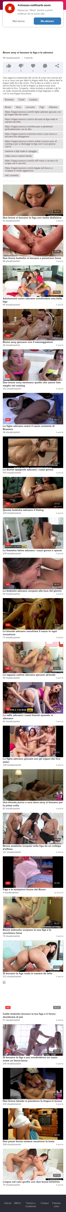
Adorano (53, 107)
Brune (8, 107)
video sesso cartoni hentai (18, 156)
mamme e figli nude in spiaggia (21, 151)
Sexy (18, 107)
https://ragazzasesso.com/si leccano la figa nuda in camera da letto (31, 120)
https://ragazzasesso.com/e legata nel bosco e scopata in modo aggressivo (29, 169)
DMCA (17, 1203)
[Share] (57, 66)
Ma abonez (47, 21)
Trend (21, 99)
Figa (42, 107)
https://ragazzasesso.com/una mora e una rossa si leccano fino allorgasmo (31, 135)
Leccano (30, 107)
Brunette (9, 99)
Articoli (7, 1203)
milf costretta (11, 175)
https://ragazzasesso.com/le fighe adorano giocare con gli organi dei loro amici (33, 113)
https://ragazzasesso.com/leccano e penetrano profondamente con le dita (29, 128)
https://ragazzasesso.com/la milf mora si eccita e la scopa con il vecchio (31, 162)
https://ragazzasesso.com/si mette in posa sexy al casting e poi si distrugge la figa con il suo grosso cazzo (31, 144)
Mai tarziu (18, 21)
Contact (45, 1203)
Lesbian (33, 99)
